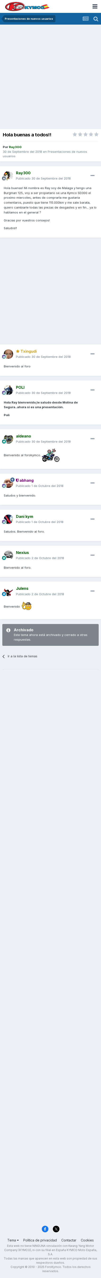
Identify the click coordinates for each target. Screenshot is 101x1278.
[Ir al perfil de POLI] (8, 390)
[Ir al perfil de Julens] (8, 591)
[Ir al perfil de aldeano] (8, 439)
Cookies (87, 1240)
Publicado (43, 178)
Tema (12, 1240)
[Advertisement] (50, 77)
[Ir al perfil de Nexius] (8, 555)
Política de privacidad (40, 1240)
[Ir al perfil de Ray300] (8, 175)
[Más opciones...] (92, 176)
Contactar (68, 1240)
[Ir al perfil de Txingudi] (8, 354)
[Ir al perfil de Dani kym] (8, 519)
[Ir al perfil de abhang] (8, 483)
